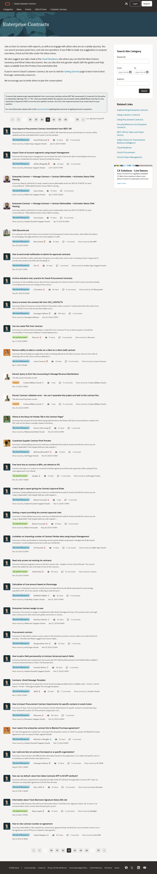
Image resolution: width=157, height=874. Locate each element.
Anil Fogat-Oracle (31, 456)
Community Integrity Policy (78, 868)
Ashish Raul (37, 571)
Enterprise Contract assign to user (27, 608)
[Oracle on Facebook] (126, 867)
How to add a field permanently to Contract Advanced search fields (43, 656)
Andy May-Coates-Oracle (34, 599)
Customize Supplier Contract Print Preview (31, 440)
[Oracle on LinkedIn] (138, 867)
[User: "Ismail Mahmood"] (6, 131)
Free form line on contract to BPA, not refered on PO (36, 464)
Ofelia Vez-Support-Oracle (34, 194)
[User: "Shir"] (6, 256)
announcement (42, 109)
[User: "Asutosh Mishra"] (6, 658)
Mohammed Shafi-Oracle (34, 432)
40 (42, 119)
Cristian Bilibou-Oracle (32, 383)
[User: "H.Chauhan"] (6, 280)
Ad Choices (108, 868)
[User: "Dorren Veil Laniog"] (6, 419)
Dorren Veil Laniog (41, 428)
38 (30, 119)
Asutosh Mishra (40, 667)
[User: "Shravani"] (6, 328)
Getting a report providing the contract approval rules (36, 512)
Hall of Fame (40, 9)
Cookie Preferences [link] (96, 868)
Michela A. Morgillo (41, 739)
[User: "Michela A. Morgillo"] (6, 730)
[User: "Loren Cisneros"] (6, 352)
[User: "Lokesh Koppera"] (6, 826)
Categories (8, 9)
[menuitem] (135, 3)
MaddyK (93, 811)
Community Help (30, 868)
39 (36, 119)
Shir (35, 265)
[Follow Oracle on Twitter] (132, 867)
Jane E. (94, 571)
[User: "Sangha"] (6, 467)
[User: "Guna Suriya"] (6, 179)
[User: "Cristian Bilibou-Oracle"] (6, 376)
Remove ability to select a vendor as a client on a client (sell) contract (43, 350)
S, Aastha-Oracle (93, 691)
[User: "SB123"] (6, 682)
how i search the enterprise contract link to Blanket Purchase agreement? (46, 728)
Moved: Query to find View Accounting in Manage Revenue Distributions (45, 374)
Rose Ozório (38, 241)
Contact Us (41, 868)
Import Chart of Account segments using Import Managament (40, 152)
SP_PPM (99, 763)
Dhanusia (37, 715)
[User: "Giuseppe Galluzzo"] (6, 304)
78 (77, 119)
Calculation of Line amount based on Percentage (34, 584)
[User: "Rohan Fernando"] (6, 491)
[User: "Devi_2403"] (6, 778)
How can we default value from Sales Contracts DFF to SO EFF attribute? (45, 776)
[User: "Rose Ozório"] (6, 232)
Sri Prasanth (38, 548)
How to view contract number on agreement (32, 823)
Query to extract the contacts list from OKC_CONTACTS (37, 302)
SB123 (36, 691)
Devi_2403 (38, 787)
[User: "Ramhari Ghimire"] (6, 610)
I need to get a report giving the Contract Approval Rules (38, 488)
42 (54, 119)
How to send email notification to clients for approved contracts (41, 254)
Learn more (121, 183)
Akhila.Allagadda (40, 164)
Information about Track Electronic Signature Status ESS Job (39, 799)
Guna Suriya (38, 191)
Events (28, 9)
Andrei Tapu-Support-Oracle (35, 144)
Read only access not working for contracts (32, 560)
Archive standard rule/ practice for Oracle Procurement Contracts (42, 278)
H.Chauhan (38, 289)
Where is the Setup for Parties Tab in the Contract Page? (38, 416)
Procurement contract (22, 632)
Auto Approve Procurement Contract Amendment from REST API (42, 128)
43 (60, 119)
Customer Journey (58, 9)
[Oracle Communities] (126, 3)
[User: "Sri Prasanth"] (6, 538)
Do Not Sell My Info (60, 868)
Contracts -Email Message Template (28, 680)
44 (65, 119)
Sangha (35, 476)
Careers (116, 868)
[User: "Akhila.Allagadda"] (6, 155)
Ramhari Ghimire (40, 619)
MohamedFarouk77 (41, 452)
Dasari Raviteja (96, 787)
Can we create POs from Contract (27, 326)
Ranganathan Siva (41, 643)
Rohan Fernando (40, 500)
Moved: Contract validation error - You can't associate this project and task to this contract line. (55, 395)
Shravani (35, 337)
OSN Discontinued (20, 230)
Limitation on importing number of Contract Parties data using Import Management (50, 536)
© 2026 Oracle (14, 868)
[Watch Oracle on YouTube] (144, 867)
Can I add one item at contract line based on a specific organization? (43, 752)
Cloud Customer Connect (25, 3)
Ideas (19, 9)
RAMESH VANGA (40, 595)
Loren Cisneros (40, 361)
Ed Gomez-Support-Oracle (34, 167)
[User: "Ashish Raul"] (6, 562)
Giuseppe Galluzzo (41, 313)
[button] (96, 118)
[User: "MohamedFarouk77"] (6, 443)
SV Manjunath (97, 289)
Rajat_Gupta (37, 811)
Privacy (50, 868)
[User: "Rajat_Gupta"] (6, 802)
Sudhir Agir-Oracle (98, 548)
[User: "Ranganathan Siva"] (6, 634)
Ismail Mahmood (40, 140)
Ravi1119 (93, 241)
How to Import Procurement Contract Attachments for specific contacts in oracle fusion (52, 704)
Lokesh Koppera (40, 835)
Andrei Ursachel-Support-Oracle (37, 221)
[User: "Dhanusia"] (6, 706)
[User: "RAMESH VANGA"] (6, 586)
